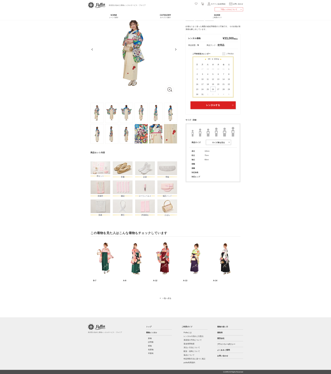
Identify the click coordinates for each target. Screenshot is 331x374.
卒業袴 (150, 353)
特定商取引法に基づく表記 (194, 359)
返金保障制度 (189, 344)
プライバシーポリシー (226, 344)
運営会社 (220, 338)
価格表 (220, 332)
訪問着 (150, 342)
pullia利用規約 (189, 362)
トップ (149, 327)
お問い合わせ (222, 356)
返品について (189, 355)
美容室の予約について (193, 340)
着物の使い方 (222, 327)
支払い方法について (192, 347)
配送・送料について (192, 351)
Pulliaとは (188, 332)
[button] (175, 50)
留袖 (150, 346)
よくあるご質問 (223, 350)
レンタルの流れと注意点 (194, 336)
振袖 (150, 338)
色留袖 (150, 350)
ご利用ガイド (187, 327)
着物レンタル (151, 332)
